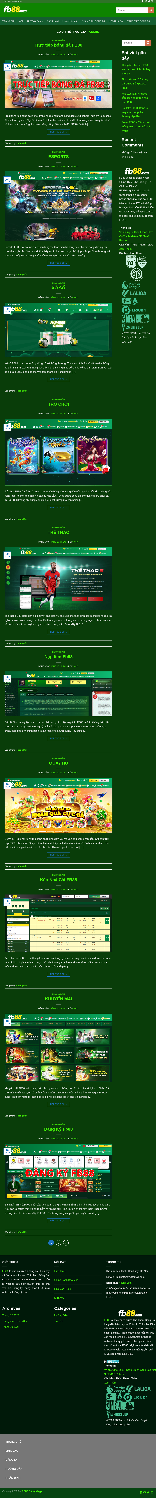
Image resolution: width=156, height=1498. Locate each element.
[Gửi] (151, 10)
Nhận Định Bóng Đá (93, 21)
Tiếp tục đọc (58, 132)
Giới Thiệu (60, 1271)
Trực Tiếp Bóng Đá (138, 21)
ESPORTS (58, 156)
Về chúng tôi (126, 232)
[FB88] (15, 10)
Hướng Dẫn (58, 40)
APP (21, 21)
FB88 (107, 1319)
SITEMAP (144, 236)
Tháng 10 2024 (10, 1326)
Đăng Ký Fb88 (58, 1129)
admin (94, 31)
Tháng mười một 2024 (14, 1321)
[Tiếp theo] (66, 1243)
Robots (123, 240)
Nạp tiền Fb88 (58, 656)
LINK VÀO (11, 1450)
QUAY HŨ (58, 763)
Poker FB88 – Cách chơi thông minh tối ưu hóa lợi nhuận (136, 126)
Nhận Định (13, 1477)
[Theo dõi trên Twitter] (149, 1)
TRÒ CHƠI (58, 404)
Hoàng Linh (125, 1282)
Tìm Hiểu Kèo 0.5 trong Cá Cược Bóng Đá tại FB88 (135, 83)
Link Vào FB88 (62, 1288)
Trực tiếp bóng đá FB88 (58, 45)
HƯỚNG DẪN (14, 1469)
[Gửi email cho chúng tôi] (152, 1)
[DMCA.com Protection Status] (111, 1361)
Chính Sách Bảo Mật (66, 1279)
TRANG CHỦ (13, 1441)
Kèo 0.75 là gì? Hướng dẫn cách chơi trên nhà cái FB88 (135, 98)
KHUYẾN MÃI (58, 999)
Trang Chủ (9, 21)
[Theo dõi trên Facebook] (143, 1)
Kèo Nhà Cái (116, 21)
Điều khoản (140, 232)
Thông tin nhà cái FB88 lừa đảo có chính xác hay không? (136, 69)
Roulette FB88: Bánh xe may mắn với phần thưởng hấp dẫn (135, 112)
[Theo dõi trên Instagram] (146, 1)
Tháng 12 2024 (10, 1315)
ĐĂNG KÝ (11, 1459)
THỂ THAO (58, 532)
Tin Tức (58, 1321)
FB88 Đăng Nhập (32, 1491)
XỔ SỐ (58, 288)
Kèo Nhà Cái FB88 (58, 879)
